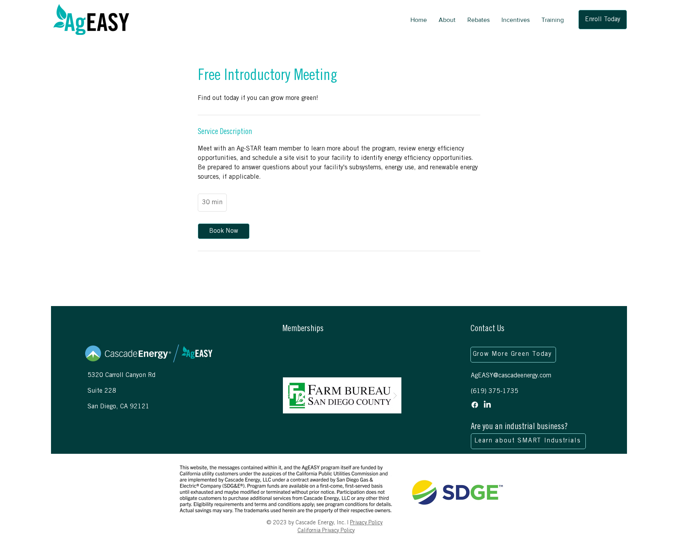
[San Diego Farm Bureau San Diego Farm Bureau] (342, 395)
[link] (224, 231)
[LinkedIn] (487, 404)
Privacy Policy (366, 523)
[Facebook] (474, 404)
